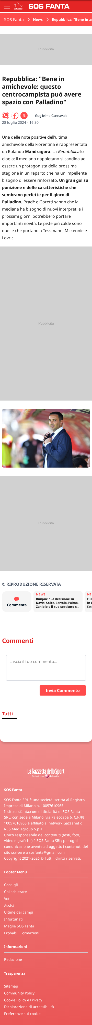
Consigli (11, 884)
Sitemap (11, 986)
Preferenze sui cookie (22, 1013)
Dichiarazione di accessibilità (29, 1006)
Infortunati (13, 919)
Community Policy (19, 993)
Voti (7, 898)
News (38, 19)
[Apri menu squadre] (18, 6)
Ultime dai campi (18, 912)
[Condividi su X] (24, 115)
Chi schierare (15, 891)
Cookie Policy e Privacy (23, 1000)
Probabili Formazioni (21, 933)
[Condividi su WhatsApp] (5, 115)
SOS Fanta (14, 19)
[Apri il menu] (7, 6)
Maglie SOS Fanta (19, 926)
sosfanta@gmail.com (47, 852)
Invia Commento (63, 690)
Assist (9, 905)
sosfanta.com (26, 811)
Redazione (13, 959)
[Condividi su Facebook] (14, 115)
